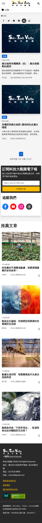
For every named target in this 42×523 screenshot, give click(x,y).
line (18, 21)
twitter (8, 21)
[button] (38, 3)
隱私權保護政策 (9, 481)
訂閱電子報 (21, 189)
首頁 (5, 16)
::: (1, 15)
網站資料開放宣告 (10, 489)
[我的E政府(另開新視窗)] (6, 496)
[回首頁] (21, 3)
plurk (14, 21)
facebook (3, 21)
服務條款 (6, 485)
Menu (3, 3)
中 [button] (24, 21)
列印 (29, 20)
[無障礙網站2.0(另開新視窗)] (18, 496)
